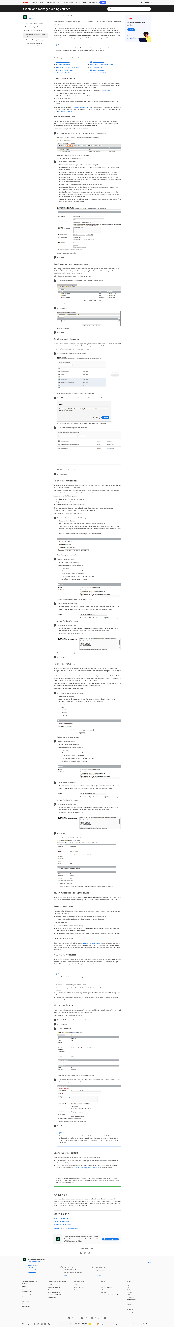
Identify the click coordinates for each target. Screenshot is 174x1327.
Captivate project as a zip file (82, 107)
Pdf (22, 1296)
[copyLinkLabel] (93, 1253)
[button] (141, 2)
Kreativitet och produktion (54, 1292)
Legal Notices (58, 1228)
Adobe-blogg (130, 1312)
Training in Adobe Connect (61, 1221)
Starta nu (98, 1275)
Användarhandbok (32, 1269)
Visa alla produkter (26, 1306)
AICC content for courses (97, 67)
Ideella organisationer (79, 1287)
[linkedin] (45, 1324)
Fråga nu (66, 1275)
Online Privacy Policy (71, 1228)
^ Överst (149, 1262)
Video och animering (26, 1294)
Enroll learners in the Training (62, 1224)
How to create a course (63, 62)
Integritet (129, 1307)
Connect (30, 16)
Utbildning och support (89, 2)
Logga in (147, 2)
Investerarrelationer (131, 1299)
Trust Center (129, 1304)
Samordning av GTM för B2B (54, 1294)
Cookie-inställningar (125, 1324)
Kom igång (30, 1267)
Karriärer (129, 1289)
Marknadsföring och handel (71, 2)
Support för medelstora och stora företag (110, 1294)
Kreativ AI (24, 1286)
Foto (23, 1289)
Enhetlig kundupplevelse (53, 1289)
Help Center (103, 1285)
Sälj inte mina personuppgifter (138, 1324)
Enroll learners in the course (64, 70)
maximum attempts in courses (91, 943)
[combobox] (129, 9)
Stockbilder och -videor (27, 1303)
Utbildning (76, 1285)
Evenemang (129, 1292)
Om (128, 1287)
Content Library (104, 90)
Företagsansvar (130, 1297)
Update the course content (98, 73)
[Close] (113, 1323)
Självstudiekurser (32, 1272)
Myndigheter (77, 1289)
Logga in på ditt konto (132, 1285)
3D (22, 1299)
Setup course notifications (63, 73)
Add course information (63, 64)
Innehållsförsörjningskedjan (54, 1287)
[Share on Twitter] (85, 1253)
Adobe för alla (130, 1309)
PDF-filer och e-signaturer (53, 2)
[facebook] (35, 1324)
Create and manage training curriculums (87, 1168)
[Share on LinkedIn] (89, 1253)
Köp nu (103, 2)
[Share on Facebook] (81, 1253)
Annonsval (150, 1324)
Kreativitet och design (36, 2)
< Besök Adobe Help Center (34, 1261)
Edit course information (97, 70)
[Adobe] (25, 2)
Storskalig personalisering (54, 1285)
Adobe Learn (103, 1292)
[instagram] (38, 1324)
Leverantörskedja (131, 1302)
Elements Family (25, 1301)
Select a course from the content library (67, 67)
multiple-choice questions (65, 111)
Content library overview (61, 1218)
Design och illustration (27, 1291)
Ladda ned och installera (106, 1287)
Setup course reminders (97, 62)
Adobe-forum (103, 1289)
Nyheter (129, 1294)
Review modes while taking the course (101, 64)
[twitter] (42, 1324)
